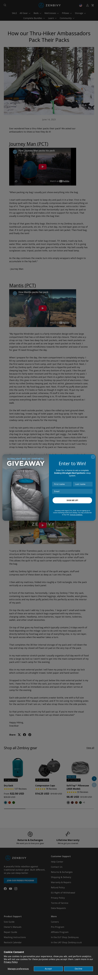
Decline (78, 968)
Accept (48, 968)
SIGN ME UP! (72, 500)
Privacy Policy (11, 961)
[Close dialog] (93, 456)
